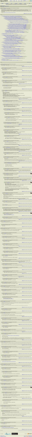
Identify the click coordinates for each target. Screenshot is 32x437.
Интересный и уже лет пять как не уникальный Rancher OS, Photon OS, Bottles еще (11, 46)
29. (1, 346)
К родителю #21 (24, 362)
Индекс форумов (25, 430)
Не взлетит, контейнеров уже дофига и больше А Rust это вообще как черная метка (10, 48)
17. (2, 236)
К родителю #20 (24, 199)
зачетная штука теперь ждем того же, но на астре (6, 33)
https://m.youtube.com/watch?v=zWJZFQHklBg (27, 218)
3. (0, 220)
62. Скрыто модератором (5, 204)
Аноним (20, 16)
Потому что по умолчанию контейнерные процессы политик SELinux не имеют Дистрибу (11, 58)
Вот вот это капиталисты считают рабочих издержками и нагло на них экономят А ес (16, 28)
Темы (27, 430)
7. (0, 285)
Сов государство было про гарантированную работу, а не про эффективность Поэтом (13, 31)
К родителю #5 (24, 284)
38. (2, 274)
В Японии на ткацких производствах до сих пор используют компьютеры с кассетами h (13, 32)
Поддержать (27, 436)
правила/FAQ (7, 3)
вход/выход (20, 3)
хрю (22, 31)
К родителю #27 (24, 253)
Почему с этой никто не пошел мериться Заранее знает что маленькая (12, 36)
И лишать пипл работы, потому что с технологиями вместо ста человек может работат (11, 16)
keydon (19, 38)
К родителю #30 (24, 124)
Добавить (25, 436)
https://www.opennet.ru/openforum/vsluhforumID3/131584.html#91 (9, 361)
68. (2, 325)
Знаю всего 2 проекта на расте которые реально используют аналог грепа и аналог (11, 38)
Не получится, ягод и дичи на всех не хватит (9, 17)
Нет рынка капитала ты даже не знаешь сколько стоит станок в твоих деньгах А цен (16, 27)
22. (2, 263)
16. (2, 80)
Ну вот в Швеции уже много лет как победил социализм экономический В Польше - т (15, 19)
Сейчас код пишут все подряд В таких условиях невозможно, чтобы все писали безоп (11, 51)
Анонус (17, 30)
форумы (2, 3)
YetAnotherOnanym (8, 147)
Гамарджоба (6, 255)
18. (0, 329)
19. (1, 259)
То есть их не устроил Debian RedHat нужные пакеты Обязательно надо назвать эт (9, 42)
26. (2, 100)
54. (2, 200)
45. (2, 351)
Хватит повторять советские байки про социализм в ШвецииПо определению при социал (16, 24)
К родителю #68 (24, 353)
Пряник (18, 42)
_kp (6, 271)
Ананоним (22, 18)
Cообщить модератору (30, 13)
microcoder (5, 309)
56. (1, 308)
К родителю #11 (24, 324)
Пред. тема (29, 430)
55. (0, 379)
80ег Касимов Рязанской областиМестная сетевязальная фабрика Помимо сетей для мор (12, 18)
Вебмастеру (30, 436)
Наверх (26, 66)
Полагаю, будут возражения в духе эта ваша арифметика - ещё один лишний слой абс (16, 26)
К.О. (20, 58)
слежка (25, 3)
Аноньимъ (8, 182)
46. (1, 367)
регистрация (16, 3)
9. (1, 289)
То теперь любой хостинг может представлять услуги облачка (8, 55)
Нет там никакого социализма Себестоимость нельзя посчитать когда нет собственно (16, 25)
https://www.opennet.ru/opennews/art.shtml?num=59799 (9, 12)
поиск (11, 3)
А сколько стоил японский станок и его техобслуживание (10, 30)
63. (4, 162)
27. (2, 243)
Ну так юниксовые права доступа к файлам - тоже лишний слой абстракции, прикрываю (11, 50)
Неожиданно (3, 59)
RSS (29, 3)
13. (1, 232)
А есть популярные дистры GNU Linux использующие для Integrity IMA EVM (9, 60)
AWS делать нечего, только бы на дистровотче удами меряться (13, 37)
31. (2, 76)
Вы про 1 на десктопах (7, 39)
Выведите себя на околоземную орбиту (6, 53)
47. (2, 278)
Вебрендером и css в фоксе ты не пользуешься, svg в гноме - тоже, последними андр (12, 40)
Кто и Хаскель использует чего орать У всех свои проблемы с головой (9, 41)
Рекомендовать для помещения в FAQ (21, 430)
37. (3, 146)
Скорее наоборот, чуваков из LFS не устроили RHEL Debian (9, 43)
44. (4, 112)
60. (0, 405)
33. (3, 247)
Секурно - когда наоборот (6, 47)
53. (2, 192)
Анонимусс (22, 40)
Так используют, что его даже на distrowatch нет (7, 35)
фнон (5, 72)
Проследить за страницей (3, 436)
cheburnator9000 (8, 109)
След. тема (31, 430)
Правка (26, 13)
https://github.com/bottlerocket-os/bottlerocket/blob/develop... (13, 335)
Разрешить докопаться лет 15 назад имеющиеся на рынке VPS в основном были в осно (12, 56)
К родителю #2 (24, 83)
